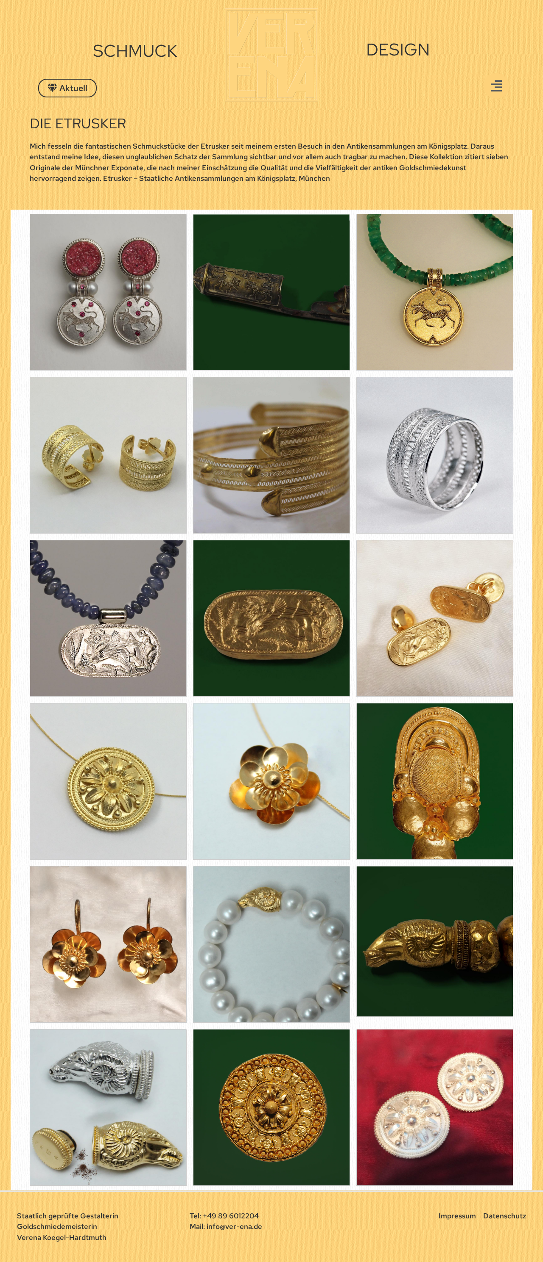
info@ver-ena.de (234, 1226)
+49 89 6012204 (231, 1215)
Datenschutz (504, 1215)
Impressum (457, 1215)
